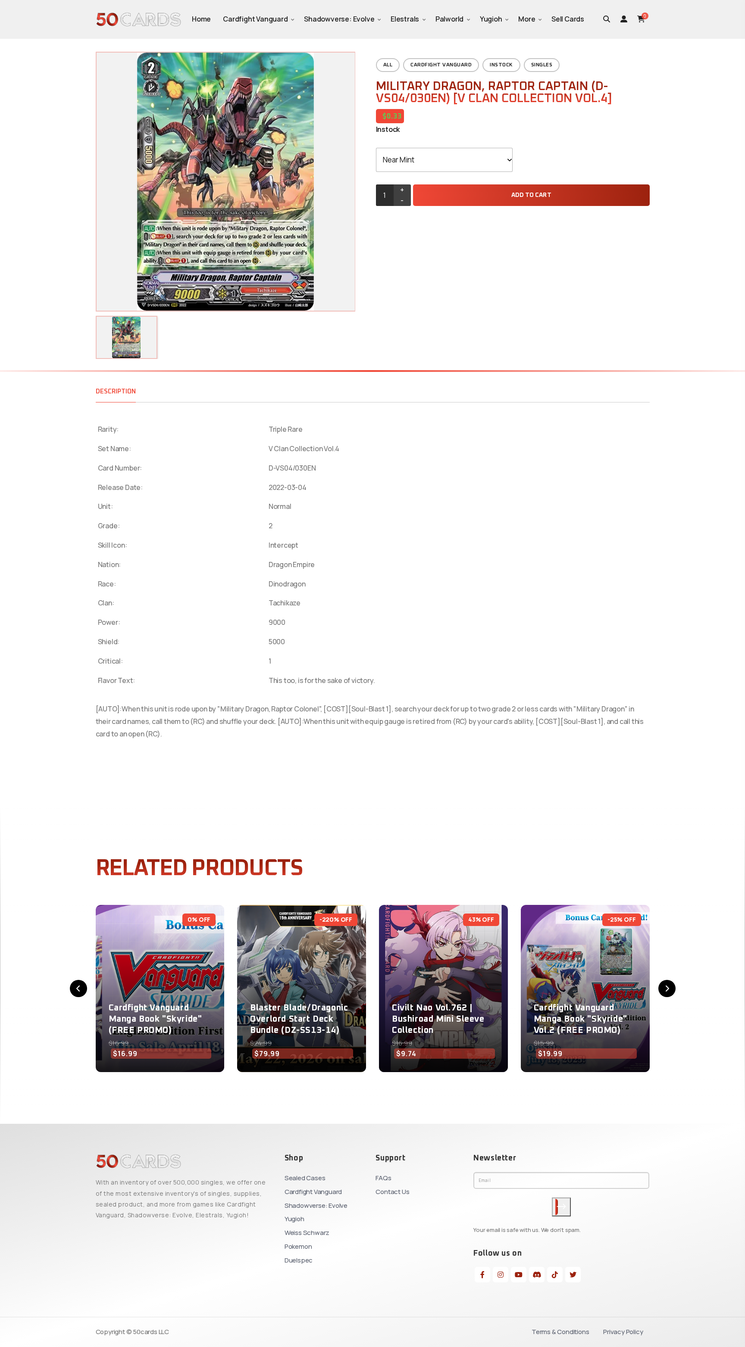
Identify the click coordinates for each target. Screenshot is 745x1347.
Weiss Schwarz (307, 1232)
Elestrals (405, 19)
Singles (542, 65)
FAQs (383, 1177)
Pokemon (298, 1246)
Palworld (449, 19)
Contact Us (392, 1191)
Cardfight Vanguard (255, 19)
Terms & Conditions (560, 1331)
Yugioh (491, 19)
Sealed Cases (305, 1177)
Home (201, 19)
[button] (78, 988)
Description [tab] (116, 391)
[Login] (623, 19)
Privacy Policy (623, 1331)
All (388, 65)
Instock (501, 65)
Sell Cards (567, 19)
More (526, 19)
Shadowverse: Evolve (339, 19)
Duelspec (299, 1260)
